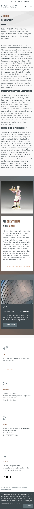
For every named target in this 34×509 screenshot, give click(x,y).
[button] (32, 1)
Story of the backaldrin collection (17, 266)
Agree (29, 505)
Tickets (20, 1)
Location (13, 1)
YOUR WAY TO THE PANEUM (13, 442)
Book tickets (11, 325)
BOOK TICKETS (9, 369)
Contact (26, 1)
